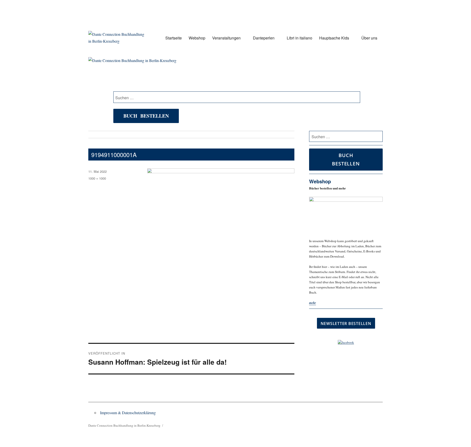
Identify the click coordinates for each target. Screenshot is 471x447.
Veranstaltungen (226, 38)
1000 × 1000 (97, 178)
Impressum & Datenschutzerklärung (128, 412)
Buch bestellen (146, 115)
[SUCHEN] (378, 136)
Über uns (369, 38)
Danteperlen (264, 38)
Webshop (197, 38)
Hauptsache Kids (334, 38)
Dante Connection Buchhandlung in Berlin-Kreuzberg (124, 425)
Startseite (173, 38)
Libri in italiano (299, 38)
